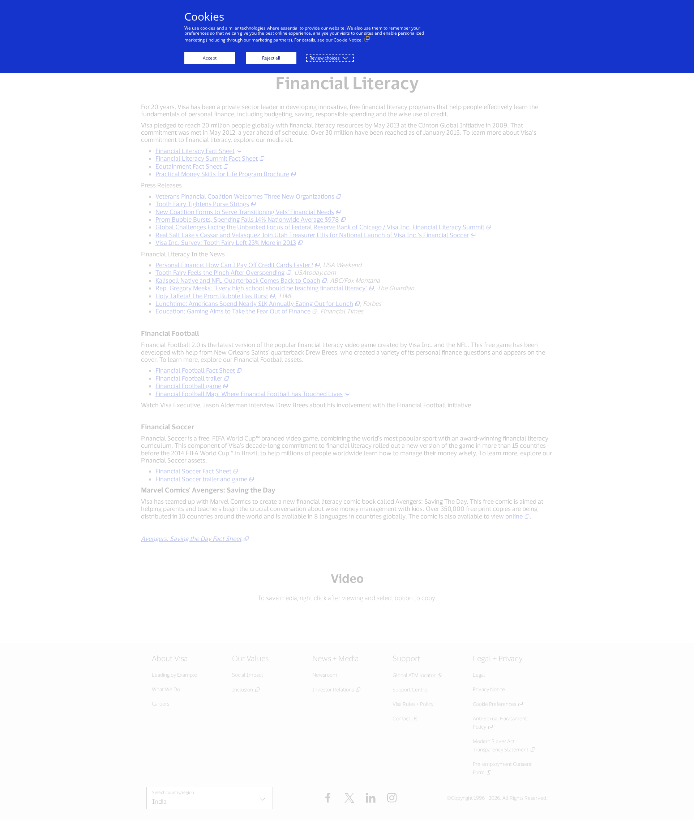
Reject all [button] (271, 58)
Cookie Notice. (348, 40)
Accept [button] (210, 58)
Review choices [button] (324, 58)
